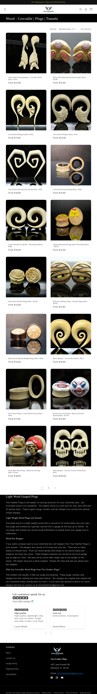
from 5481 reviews (21, 601)
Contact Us (10, 658)
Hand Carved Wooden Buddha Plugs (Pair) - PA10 (25, 358)
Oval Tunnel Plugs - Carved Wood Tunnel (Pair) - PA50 (25, 414)
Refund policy (46, 693)
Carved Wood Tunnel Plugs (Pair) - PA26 (67, 189)
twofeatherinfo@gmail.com (70, 673)
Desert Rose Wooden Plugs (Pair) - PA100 (22, 301)
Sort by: (53, 29)
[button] (5, 9)
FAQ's (8, 653)
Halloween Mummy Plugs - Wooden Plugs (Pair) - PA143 (70, 302)
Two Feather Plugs (18, 693)
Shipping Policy (12, 669)
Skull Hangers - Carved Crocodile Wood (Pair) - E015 (70, 471)
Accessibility (11, 674)
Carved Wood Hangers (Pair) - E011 (65, 134)
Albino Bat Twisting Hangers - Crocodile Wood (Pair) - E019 (25, 78)
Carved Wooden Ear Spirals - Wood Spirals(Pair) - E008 (25, 245)
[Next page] (54, 487)
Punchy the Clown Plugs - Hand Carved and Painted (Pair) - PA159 (68, 414)
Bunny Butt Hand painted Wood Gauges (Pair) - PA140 (69, 78)
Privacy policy (59, 693)
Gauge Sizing (11, 663)
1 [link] (42, 488)
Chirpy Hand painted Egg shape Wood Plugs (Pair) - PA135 (71, 245)
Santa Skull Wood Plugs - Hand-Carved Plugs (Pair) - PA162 (24, 471)
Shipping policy (85, 693)
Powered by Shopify (33, 693)
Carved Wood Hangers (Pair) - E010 (20, 134)
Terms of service (71, 693)
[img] (50, 598)
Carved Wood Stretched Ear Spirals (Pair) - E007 (25, 189)
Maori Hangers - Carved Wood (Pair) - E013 (68, 358)
